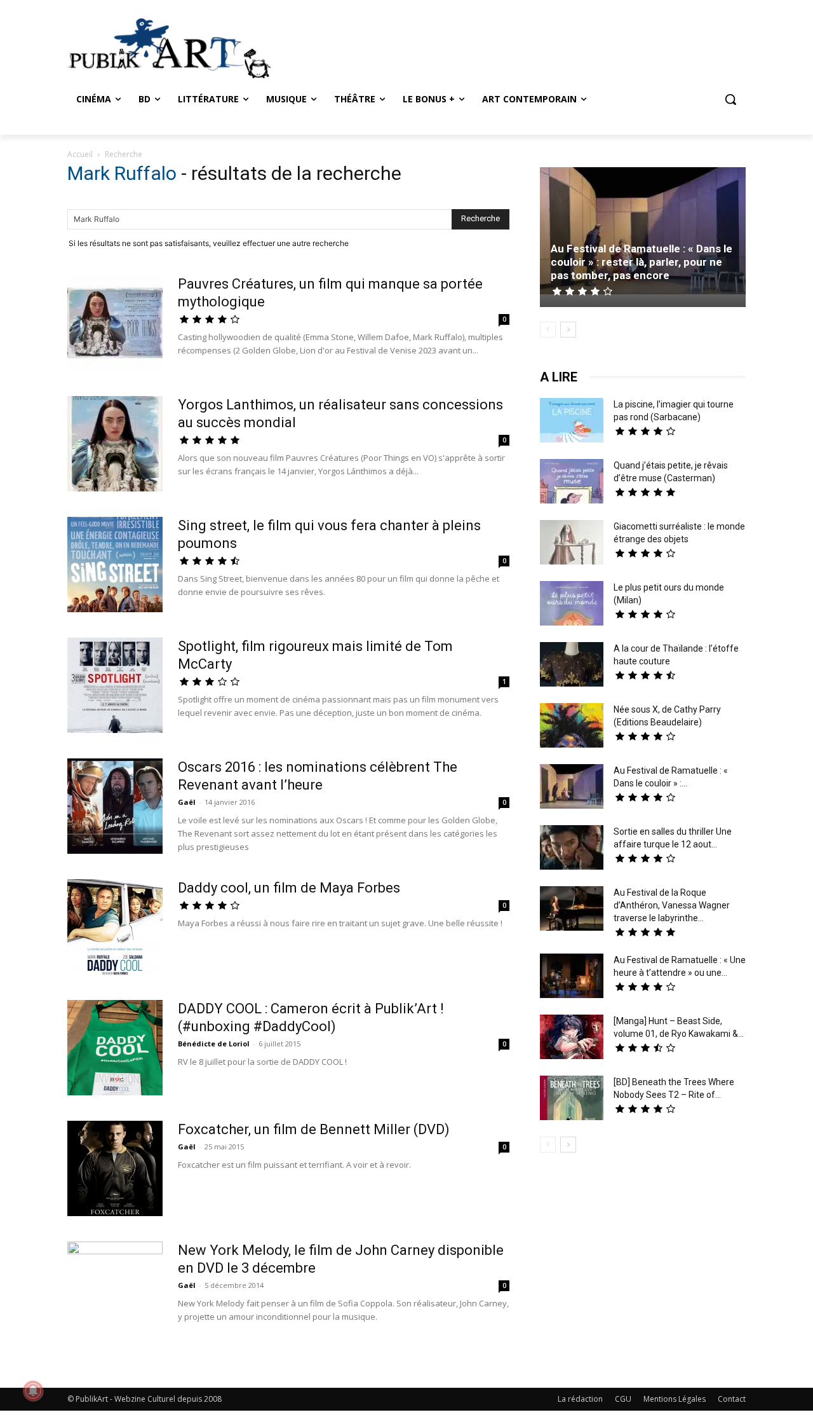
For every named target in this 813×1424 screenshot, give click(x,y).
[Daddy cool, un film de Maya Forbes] (115, 927)
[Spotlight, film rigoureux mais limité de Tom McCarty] (115, 685)
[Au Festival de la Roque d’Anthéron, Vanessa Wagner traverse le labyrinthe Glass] (571, 910)
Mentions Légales (674, 1398)
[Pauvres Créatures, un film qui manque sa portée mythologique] (115, 324)
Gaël (187, 802)
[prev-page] (548, 330)
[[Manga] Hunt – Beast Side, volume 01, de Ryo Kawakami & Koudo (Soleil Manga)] (571, 1038)
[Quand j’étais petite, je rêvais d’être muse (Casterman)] (571, 483)
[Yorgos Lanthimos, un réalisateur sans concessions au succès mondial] (115, 445)
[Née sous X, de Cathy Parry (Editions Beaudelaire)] (571, 727)
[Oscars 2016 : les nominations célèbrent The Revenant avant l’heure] (115, 806)
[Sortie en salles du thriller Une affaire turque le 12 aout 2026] (571, 849)
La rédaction (580, 1398)
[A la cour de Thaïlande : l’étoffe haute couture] (571, 666)
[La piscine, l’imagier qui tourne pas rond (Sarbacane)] (571, 420)
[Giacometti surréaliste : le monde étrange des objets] (571, 544)
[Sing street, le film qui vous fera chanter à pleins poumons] (115, 564)
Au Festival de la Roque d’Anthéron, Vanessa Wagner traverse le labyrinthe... (672, 905)
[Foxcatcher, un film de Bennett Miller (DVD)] (115, 1168)
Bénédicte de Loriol (214, 1043)
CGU (623, 1398)
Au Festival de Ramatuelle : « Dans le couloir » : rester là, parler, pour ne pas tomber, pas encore (641, 262)
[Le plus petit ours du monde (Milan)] (571, 605)
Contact (732, 1398)
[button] (730, 99)
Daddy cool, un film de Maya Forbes (289, 888)
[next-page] (568, 330)
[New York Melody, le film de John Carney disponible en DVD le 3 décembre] (115, 1289)
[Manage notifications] (33, 1391)
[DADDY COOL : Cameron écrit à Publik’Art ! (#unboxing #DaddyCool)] (115, 1047)
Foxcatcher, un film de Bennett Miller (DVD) (314, 1129)
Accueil (80, 154)
